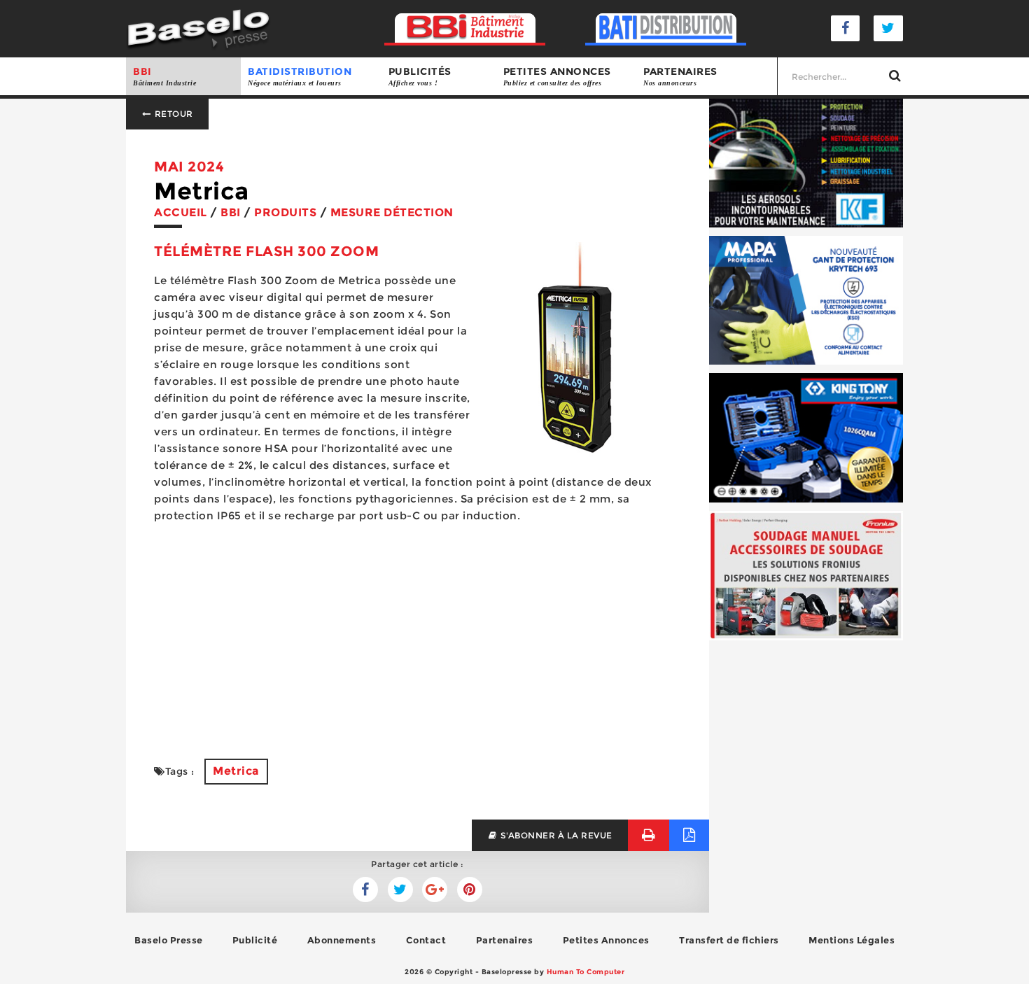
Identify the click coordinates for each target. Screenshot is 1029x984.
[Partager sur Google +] (434, 889)
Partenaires (680, 76)
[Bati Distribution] (666, 28)
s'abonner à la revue (555, 835)
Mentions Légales (851, 940)
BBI (164, 76)
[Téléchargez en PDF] (689, 835)
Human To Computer (586, 971)
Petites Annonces (606, 940)
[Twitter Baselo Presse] (888, 28)
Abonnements (342, 940)
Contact (426, 940)
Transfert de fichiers (729, 940)
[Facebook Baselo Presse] (845, 28)
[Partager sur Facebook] (400, 889)
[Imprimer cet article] (648, 835)
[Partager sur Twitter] (365, 889)
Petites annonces (557, 76)
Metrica (236, 771)
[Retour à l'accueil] (198, 27)
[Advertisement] (417, 633)
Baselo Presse (168, 940)
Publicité (255, 940)
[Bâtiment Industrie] (465, 28)
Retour (172, 113)
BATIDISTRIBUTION (299, 76)
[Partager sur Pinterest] (469, 889)
